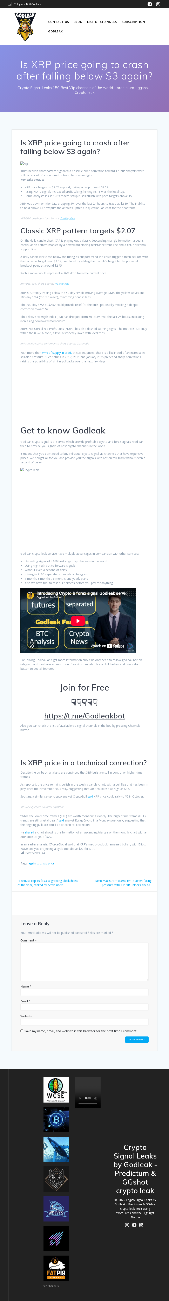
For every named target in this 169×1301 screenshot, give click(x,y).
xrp (39, 863)
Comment (28, 940)
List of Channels (102, 22)
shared (29, 832)
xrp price (48, 863)
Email (25, 1001)
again (32, 863)
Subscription (133, 22)
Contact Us (58, 22)
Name (25, 986)
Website (26, 1016)
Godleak (55, 31)
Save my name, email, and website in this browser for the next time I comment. (81, 1031)
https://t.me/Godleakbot (84, 715)
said (90, 796)
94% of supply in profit (57, 353)
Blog (78, 22)
